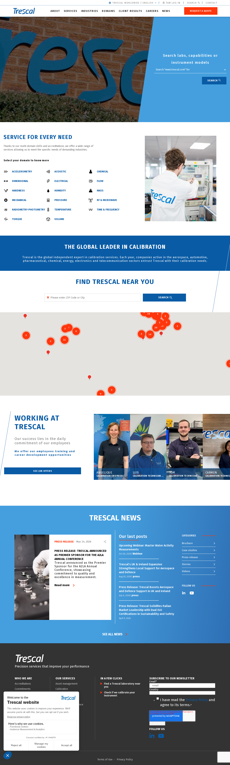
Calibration (62, 688)
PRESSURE (60, 200)
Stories (186, 564)
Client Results (130, 11)
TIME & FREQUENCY (108, 209)
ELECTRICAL (61, 181)
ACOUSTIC (60, 171)
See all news (112, 634)
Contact (211, 3)
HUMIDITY (60, 190)
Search (192, 3)
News (166, 11)
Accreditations (23, 683)
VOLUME (59, 219)
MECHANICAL (19, 200)
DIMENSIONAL (20, 181)
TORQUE (17, 219)
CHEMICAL (102, 171)
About (55, 11)
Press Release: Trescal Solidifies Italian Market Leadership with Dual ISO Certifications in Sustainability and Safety (147, 610)
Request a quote (31, 85)
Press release (190, 557)
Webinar (137, 553)
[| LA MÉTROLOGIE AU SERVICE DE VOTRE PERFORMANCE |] (30, 658)
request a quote (201, 11)
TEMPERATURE (62, 209)
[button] (89, 377)
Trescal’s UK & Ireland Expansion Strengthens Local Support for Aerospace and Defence (146, 568)
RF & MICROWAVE (107, 200)
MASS (100, 190)
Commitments (23, 688)
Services (70, 11)
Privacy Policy (197, 700)
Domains (108, 11)
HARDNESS (18, 190)
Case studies (189, 550)
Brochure (187, 543)
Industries (89, 11)
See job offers (42, 471)
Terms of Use (104, 759)
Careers (152, 11)
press (136, 576)
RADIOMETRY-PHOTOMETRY (28, 209)
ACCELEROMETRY (22, 171)
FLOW (100, 181)
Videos (186, 571)
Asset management (66, 683)
